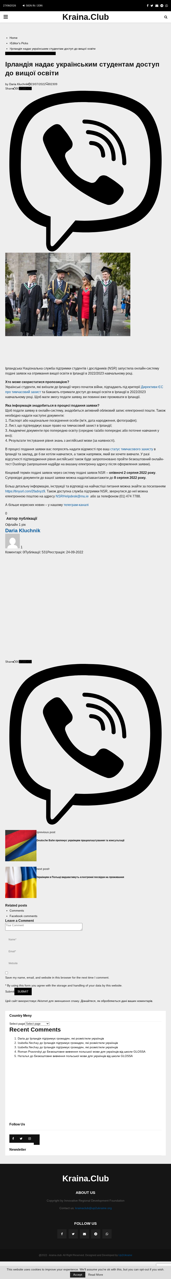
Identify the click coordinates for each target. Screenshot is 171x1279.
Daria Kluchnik (18, 84)
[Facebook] (62, 1234)
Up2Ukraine (125, 1255)
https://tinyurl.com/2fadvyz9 (25, 491)
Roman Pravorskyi (30, 1051)
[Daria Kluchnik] (13, 547)
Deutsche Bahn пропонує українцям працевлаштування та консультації (80, 840)
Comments (17, 910)
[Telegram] (95, 1234)
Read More (95, 1274)
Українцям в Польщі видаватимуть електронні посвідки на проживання (80, 877)
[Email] (84, 1234)
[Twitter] (73, 1234)
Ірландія (28, 53)
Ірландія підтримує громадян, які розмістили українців (67, 1038)
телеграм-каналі (76, 505)
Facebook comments (23, 916)
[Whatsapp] (107, 1234)
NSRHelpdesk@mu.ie (72, 496)
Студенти (49, 53)
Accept (77, 1274)
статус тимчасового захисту (131, 449)
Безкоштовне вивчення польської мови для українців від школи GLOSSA (96, 1051)
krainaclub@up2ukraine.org (93, 1208)
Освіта (38, 53)
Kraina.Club (85, 16)
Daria (21, 1038)
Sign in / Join (34, 5)
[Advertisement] (85, 351)
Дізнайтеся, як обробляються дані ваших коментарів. (117, 1001)
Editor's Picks (14, 53)
